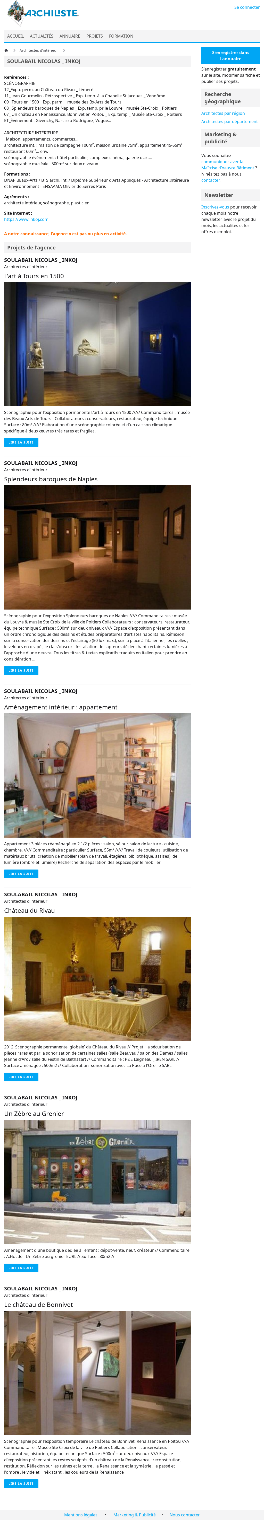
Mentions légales (80, 1515)
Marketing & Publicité (134, 1515)
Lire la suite (21, 442)
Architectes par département (229, 121)
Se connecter (247, 7)
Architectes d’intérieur (39, 50)
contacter (210, 180)
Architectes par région (223, 113)
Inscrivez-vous (215, 207)
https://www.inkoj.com (26, 219)
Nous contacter (185, 1515)
